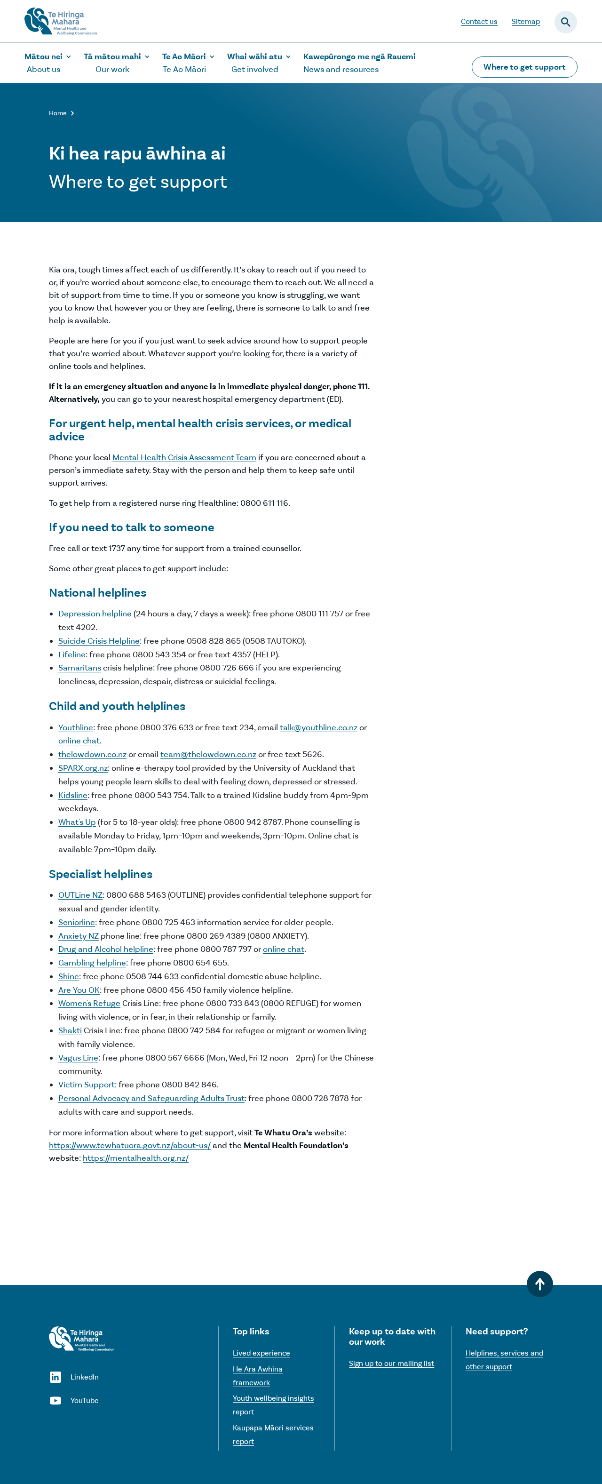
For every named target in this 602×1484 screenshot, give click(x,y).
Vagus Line (78, 1058)
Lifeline (72, 654)
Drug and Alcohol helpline (105, 949)
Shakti (70, 1030)
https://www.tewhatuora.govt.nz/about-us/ (130, 1145)
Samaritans (79, 667)
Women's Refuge (89, 1003)
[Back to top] (540, 1284)
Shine (68, 976)
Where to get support (524, 67)
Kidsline (72, 795)
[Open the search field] (565, 22)
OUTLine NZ (80, 895)
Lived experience (261, 1352)
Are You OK (79, 990)
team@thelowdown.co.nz (208, 754)
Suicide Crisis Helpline (99, 641)
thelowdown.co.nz (92, 754)
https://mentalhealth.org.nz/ (136, 1158)
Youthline (75, 727)
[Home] (81, 1338)
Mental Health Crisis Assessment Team (184, 457)
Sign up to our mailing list (391, 1363)
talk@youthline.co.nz (318, 727)
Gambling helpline (92, 962)
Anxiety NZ (78, 936)
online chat (79, 740)
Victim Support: (87, 1084)
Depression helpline (95, 613)
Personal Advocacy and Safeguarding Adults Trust (151, 1098)
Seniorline (76, 922)
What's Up (77, 822)
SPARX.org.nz (83, 768)
